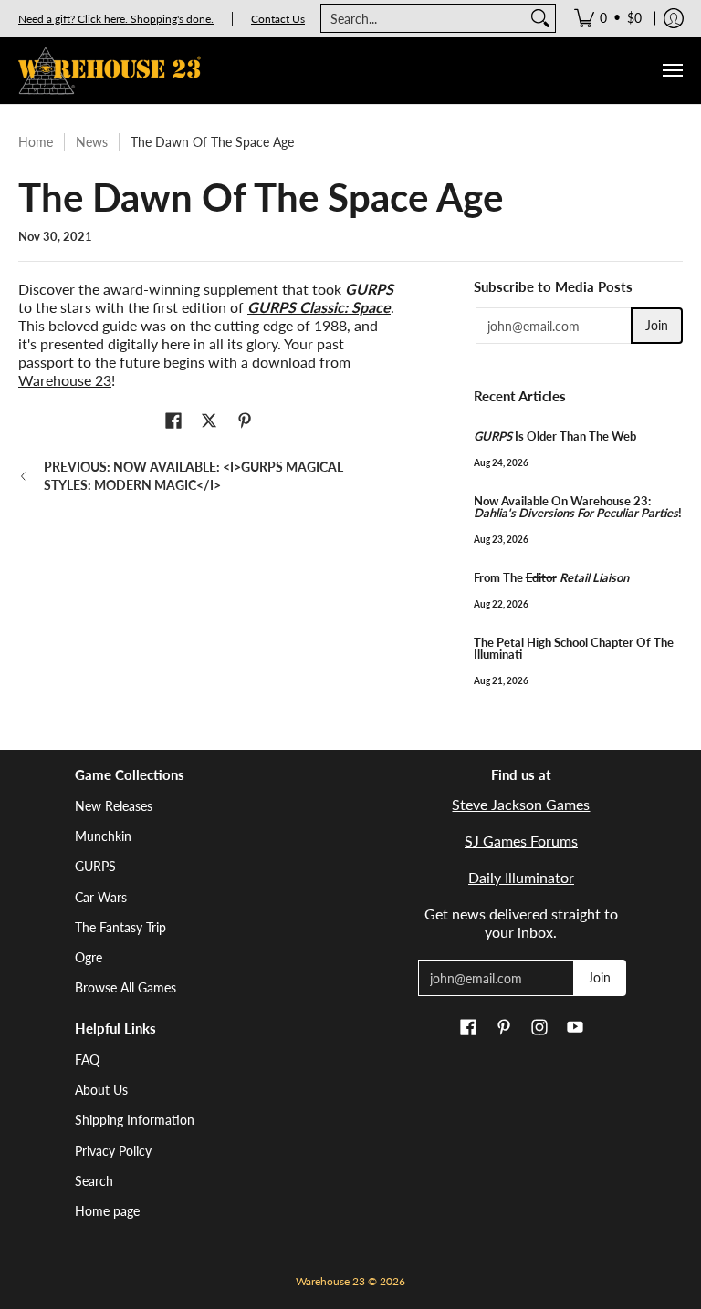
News (92, 142)
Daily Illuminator (521, 877)
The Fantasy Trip (120, 927)
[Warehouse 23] (109, 70)
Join (656, 325)
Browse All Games (125, 987)
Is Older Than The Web (555, 436)
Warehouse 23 (64, 380)
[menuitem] (607, 18)
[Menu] (672, 70)
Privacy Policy (113, 1150)
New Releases (113, 806)
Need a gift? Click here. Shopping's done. (116, 19)
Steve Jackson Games (521, 804)
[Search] (540, 18)
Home (35, 142)
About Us (101, 1089)
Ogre (88, 957)
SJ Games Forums (521, 840)
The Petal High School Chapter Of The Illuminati (574, 648)
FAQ (87, 1059)
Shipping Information (134, 1119)
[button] (173, 421)
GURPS (95, 866)
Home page (107, 1211)
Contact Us (278, 19)
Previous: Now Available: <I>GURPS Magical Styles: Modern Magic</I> (193, 476)
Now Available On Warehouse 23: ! (578, 506)
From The (551, 577)
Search (94, 1181)
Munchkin (103, 836)
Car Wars (101, 897)
